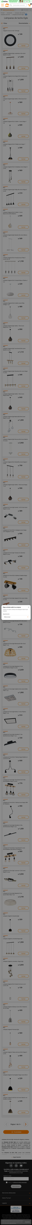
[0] (29, 6)
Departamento (6, 614)
